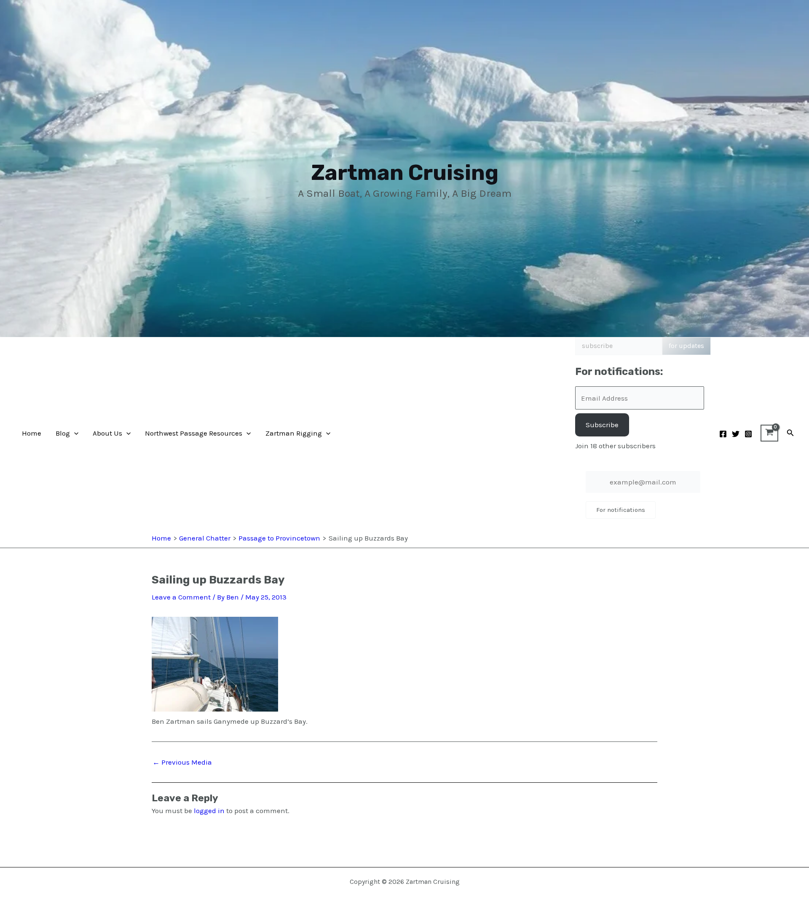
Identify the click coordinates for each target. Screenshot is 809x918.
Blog (63, 433)
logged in (209, 810)
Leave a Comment (181, 597)
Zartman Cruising (404, 172)
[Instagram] (748, 434)
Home (31, 433)
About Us (107, 433)
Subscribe (602, 424)
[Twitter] (735, 434)
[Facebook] (723, 434)
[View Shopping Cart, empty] (769, 433)
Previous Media (182, 762)
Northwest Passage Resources (193, 433)
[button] (74, 433)
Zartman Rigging (293, 433)
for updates (686, 346)
